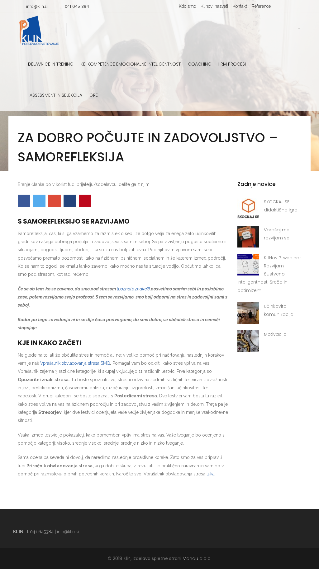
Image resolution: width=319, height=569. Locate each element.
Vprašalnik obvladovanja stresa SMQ (75, 363)
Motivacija (275, 334)
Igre (93, 95)
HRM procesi (232, 64)
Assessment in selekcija (56, 95)
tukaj (211, 473)
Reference (261, 6)
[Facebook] (286, 6)
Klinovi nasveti (214, 6)
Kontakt (240, 6)
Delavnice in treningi (51, 64)
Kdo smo (187, 6)
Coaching (200, 64)
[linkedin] (295, 6)
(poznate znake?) (133, 288)
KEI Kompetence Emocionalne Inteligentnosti (131, 64)
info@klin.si (68, 531)
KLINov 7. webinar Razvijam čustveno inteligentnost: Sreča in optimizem (269, 274)
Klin (127, 558)
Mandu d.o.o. (197, 558)
